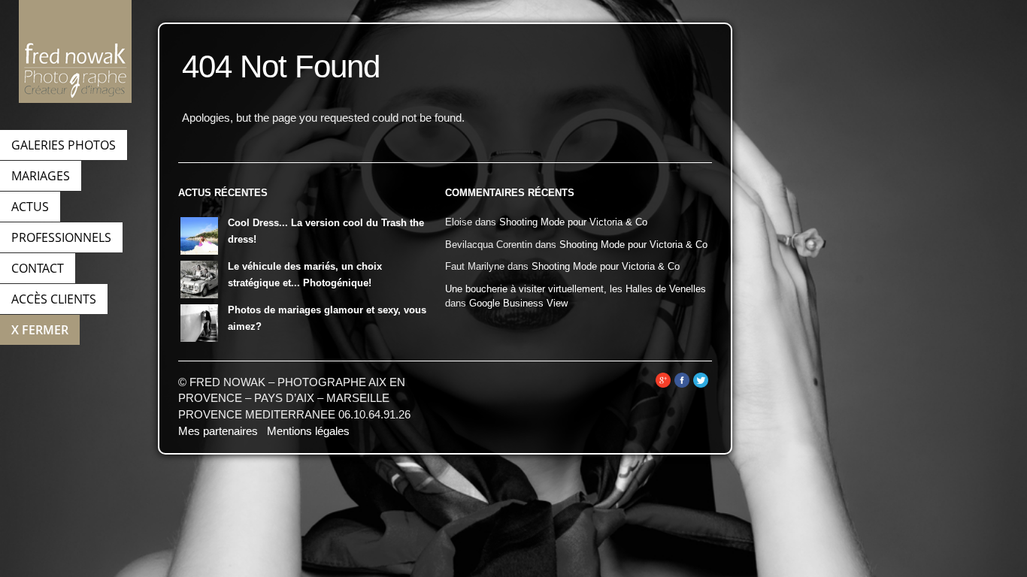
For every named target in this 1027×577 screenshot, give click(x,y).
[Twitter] (700, 384)
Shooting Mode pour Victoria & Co (573, 222)
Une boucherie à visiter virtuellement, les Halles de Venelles (575, 289)
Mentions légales (308, 431)
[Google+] (663, 384)
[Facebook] (681, 384)
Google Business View (518, 303)
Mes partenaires (218, 431)
